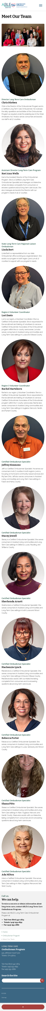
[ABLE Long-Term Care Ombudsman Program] (23, 5)
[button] (42, 980)
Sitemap (4, 997)
